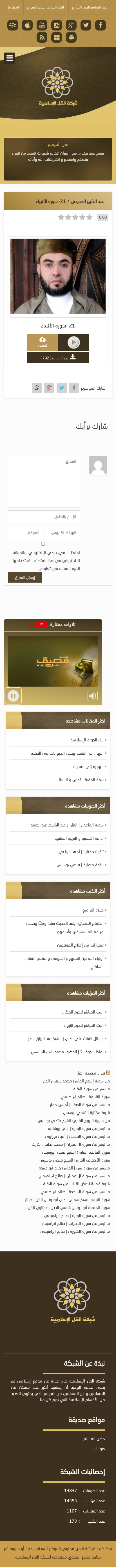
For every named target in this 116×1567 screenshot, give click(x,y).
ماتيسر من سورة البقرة (91, 1088)
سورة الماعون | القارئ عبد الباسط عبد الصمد (67, 824)
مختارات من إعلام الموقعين (80, 944)
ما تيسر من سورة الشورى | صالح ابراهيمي (75, 1231)
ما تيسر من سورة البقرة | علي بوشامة (79, 1128)
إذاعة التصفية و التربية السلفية (79, 838)
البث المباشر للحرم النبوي (83, 1025)
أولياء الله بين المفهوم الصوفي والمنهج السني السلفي (64, 962)
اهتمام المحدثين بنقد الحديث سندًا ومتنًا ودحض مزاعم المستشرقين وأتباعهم (65, 927)
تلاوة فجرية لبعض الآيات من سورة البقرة (76, 1183)
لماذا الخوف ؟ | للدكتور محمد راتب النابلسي (67, 1051)
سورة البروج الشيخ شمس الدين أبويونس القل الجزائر (67, 1199)
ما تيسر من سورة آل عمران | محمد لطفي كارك (71, 1144)
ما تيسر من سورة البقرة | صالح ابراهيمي (77, 1215)
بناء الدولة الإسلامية (87, 739)
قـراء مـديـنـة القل (91, 1072)
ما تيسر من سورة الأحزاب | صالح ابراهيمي (75, 1223)
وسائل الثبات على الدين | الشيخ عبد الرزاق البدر (66, 1038)
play (74, 342)
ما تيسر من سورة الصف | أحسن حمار (80, 1104)
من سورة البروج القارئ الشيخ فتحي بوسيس (73, 1120)
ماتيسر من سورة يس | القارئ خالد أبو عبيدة (74, 1167)
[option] (58, 151)
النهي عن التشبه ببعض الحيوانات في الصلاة (67, 753)
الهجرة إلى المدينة (88, 766)
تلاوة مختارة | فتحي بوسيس (80, 864)
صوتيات (99, 1448)
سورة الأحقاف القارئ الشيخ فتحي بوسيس (74, 1159)
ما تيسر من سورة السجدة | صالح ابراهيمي (75, 1191)
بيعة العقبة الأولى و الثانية (81, 779)
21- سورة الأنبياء (58, 326)
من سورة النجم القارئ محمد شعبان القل (76, 1080)
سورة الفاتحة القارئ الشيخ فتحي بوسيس (76, 1151)
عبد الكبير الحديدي (87, 201)
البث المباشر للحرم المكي (83, 1011)
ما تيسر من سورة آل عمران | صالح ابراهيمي (74, 1175)
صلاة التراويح (93, 909)
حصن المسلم (94, 1438)
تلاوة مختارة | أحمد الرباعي (81, 851)
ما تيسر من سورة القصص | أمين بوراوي (77, 1136)
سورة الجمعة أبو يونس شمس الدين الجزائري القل (69, 1207)
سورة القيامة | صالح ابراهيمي (85, 1096)
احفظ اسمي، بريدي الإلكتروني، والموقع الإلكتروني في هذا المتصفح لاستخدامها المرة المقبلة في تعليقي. (46, 560)
